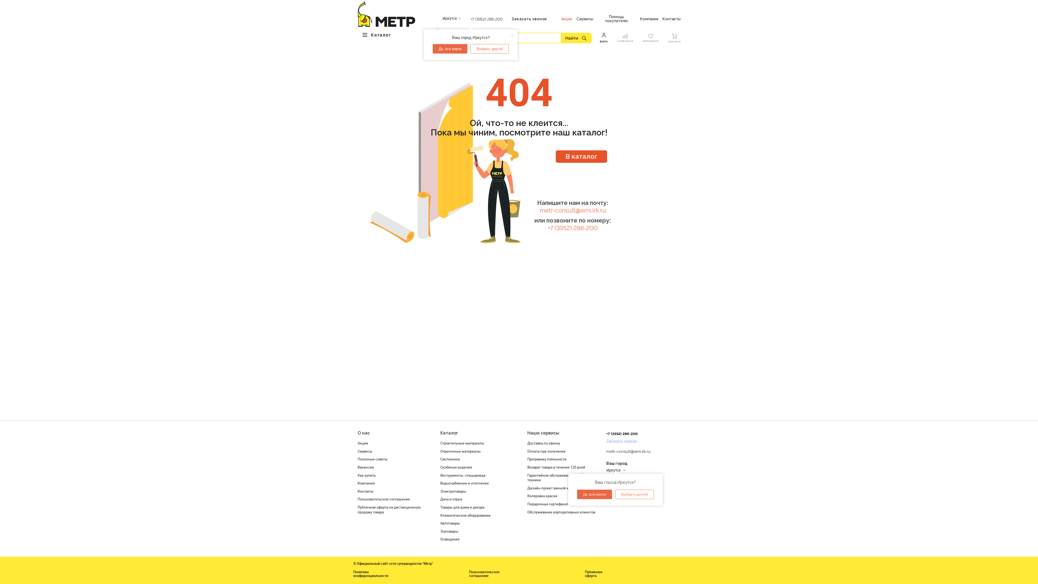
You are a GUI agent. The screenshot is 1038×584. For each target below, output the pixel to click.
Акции (363, 443)
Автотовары (450, 523)
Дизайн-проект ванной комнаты (554, 488)
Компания (366, 483)
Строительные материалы (462, 443)
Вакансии (366, 467)
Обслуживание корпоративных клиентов (561, 512)
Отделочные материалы (460, 451)
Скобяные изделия (456, 467)
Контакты (366, 491)
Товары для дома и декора (462, 507)
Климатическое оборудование (465, 515)
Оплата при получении (546, 451)
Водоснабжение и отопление (464, 483)
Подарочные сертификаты (549, 504)
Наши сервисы (543, 433)
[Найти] (576, 38)
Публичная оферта (593, 574)
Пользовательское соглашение (384, 499)
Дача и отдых (451, 499)
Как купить (367, 475)
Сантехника (450, 459)
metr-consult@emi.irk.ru (573, 210)
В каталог (581, 156)
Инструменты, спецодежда (462, 475)
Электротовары (453, 491)
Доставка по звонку (543, 443)
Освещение (450, 539)
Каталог (449, 433)
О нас (364, 433)
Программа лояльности (547, 459)
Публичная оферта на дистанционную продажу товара (389, 510)
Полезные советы (372, 459)
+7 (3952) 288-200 (487, 19)
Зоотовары (449, 531)
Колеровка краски (542, 495)
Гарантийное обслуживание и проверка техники (560, 478)
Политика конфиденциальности (370, 574)
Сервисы (365, 451)
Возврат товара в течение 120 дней (556, 467)
